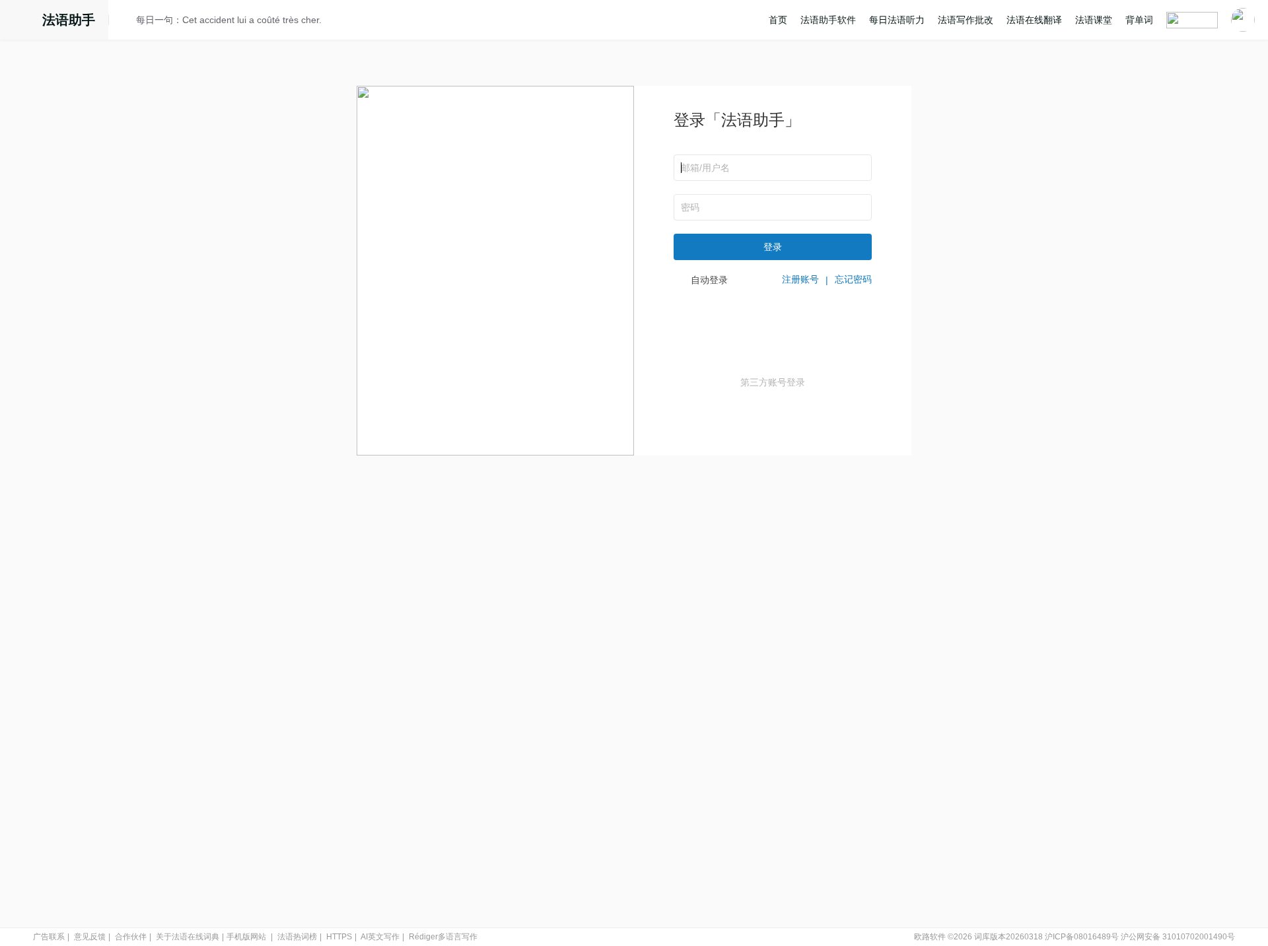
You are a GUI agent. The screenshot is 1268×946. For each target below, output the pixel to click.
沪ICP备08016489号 (1082, 936)
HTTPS (339, 936)
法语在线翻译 (1034, 20)
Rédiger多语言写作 (443, 936)
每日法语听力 (897, 20)
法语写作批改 (965, 20)
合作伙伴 (131, 936)
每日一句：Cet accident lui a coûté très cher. (229, 20)
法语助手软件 (828, 20)
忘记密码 (853, 279)
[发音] (126, 21)
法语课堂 (1093, 20)
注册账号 (800, 279)
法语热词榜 (297, 936)
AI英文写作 (380, 936)
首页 (778, 20)
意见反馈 (90, 936)
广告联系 (49, 936)
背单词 (1139, 20)
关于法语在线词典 (187, 936)
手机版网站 (246, 936)
